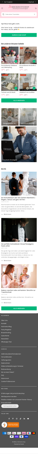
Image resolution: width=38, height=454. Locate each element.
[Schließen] (34, 14)
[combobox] (18, 14)
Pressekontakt (6, 403)
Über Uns (4, 320)
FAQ (2, 375)
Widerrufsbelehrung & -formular (12, 366)
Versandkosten (6, 357)
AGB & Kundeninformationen (11, 354)
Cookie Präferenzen (8, 381)
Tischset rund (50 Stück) (8, 92)
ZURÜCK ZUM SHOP (19, 35)
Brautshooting (6, 332)
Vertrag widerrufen (9, 406)
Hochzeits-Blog (6, 326)
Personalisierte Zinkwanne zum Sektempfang (9, 66)
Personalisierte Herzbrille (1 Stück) (27, 66)
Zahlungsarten (6, 360)
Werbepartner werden (9, 396)
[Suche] (3, 14)
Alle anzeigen (19, 100)
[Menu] (2, 8)
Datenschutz (5, 363)
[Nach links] (2, 2)
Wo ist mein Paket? (7, 372)
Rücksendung (6, 369)
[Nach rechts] (35, 2)
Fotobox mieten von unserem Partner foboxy (16, 399)
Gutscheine (5, 336)
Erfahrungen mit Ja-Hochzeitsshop (12, 393)
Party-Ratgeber (6, 330)
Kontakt (3, 323)
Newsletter (5, 339)
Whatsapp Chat (6, 342)
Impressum (5, 378)
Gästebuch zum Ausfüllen (27, 92)
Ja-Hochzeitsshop (20, 442)
